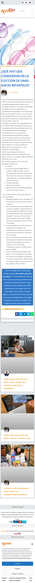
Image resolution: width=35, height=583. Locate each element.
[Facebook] (22, 2)
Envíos (3, 531)
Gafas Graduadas (6, 66)
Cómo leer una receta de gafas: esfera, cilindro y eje (17, 437)
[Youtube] (29, 2)
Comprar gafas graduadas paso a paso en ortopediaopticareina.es (16, 491)
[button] (32, 544)
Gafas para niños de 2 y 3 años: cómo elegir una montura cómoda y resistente (16, 384)
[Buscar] (31, 11)
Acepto (17, 564)
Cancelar (17, 569)
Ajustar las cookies (17, 574)
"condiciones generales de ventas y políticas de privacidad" (16, 558)
